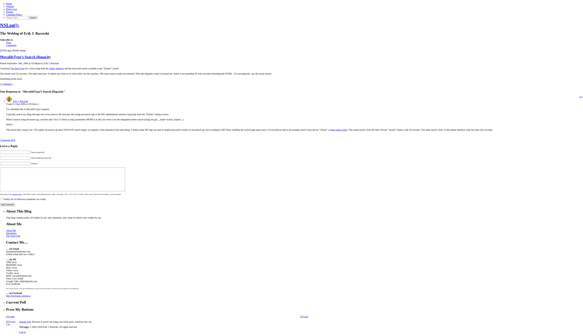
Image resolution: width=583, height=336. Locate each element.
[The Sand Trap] (10, 316)
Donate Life (25, 322)
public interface (56, 68)
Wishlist (10, 6)
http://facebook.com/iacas (18, 296)
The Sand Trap (17, 68)
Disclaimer (11, 233)
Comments (11, 45)
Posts (8, 42)
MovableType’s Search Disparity (25, 57)
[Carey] (304, 316)
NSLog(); (9, 25)
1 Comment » (6, 84)
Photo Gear (11, 9)
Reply (581, 97)
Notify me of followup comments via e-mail (25, 199)
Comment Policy (14, 14)
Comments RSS (7, 140)
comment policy (17, 194)
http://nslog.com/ (339, 130)
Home (9, 3)
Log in (22, 332)
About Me (11, 230)
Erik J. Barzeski (20, 101)
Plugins (9, 12)
